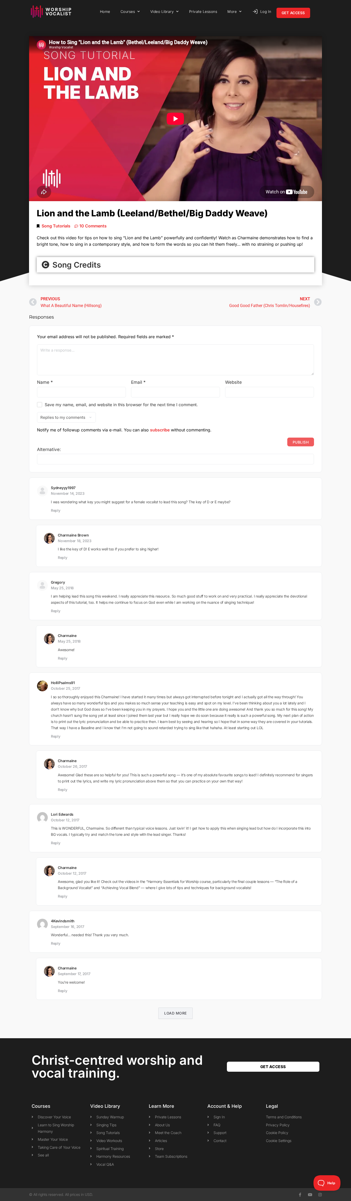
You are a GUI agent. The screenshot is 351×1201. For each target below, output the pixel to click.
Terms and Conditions (284, 1117)
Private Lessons (203, 11)
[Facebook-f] (300, 1195)
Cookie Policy (277, 1132)
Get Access (293, 13)
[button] (175, 264)
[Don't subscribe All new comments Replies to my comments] (175, 417)
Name (45, 382)
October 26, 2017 (72, 766)
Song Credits (75, 264)
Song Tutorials (56, 225)
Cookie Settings (278, 1140)
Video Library (162, 11)
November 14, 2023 (68, 493)
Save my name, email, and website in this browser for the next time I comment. (121, 404)
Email (138, 382)
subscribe (160, 429)
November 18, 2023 (74, 541)
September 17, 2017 (74, 974)
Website (233, 382)
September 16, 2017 (67, 926)
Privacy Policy (278, 1125)
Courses (128, 11)
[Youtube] (310, 1195)
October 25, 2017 (65, 688)
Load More (175, 1013)
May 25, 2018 (62, 588)
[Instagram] (320, 1195)
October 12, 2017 (65, 820)
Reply (55, 510)
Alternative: (49, 449)
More (232, 11)
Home (105, 11)
